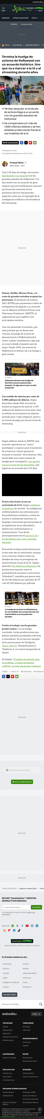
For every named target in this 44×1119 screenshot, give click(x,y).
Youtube (27, 925)
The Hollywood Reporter (23, 566)
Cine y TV (15, 671)
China (7, 45)
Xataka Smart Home (10, 1037)
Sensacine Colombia (30, 1099)
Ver (23, 782)
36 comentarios (11, 142)
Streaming (7, 964)
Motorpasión (28, 1057)
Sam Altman (17, 45)
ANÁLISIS (5, 18)
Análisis (26, 964)
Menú (3, 11)
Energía (6, 973)
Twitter (26, 142)
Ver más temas (9, 994)
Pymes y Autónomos (30, 1076)
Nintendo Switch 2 (32, 45)
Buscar (41, 1004)
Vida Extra (26, 1030)
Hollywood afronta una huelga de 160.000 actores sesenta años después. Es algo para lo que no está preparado (20, 384)
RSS (4, 930)
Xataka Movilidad (29, 973)
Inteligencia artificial (11, 982)
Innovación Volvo (26, 24)
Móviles (26, 968)
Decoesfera (7, 1076)
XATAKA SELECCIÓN (20, 18)
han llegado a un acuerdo (15, 175)
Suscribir (36, 907)
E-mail (35, 142)
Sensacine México (30, 1095)
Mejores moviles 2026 (28, 888)
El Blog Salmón (28, 1073)
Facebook (21, 142)
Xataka (22, 9)
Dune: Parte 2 (9, 645)
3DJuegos (26, 1026)
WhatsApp (13, 925)
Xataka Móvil (7, 1030)
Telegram (37, 925)
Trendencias (7, 1073)
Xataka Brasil (8, 1095)
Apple (5, 977)
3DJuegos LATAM (29, 1092)
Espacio (6, 968)
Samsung (27, 977)
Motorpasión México (30, 1102)
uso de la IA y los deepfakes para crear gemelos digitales (20, 539)
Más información (8, 1116)
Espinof (25, 1045)
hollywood (27, 671)
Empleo (6, 987)
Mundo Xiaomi (8, 1040)
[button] (18, 162)
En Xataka (8, 378)
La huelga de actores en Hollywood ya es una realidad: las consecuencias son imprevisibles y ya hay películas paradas (22, 613)
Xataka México (8, 1092)
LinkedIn (14, 930)
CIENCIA (35, 18)
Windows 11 (27, 987)
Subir (34, 1014)
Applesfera (7, 1033)
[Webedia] (38, 1)
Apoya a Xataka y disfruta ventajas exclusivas (22, 945)
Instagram (32, 925)
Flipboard (30, 142)
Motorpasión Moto (30, 1061)
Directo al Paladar (9, 1057)
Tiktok (19, 930)
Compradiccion (8, 1080)
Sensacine (27, 1042)
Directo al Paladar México (9, 1103)
